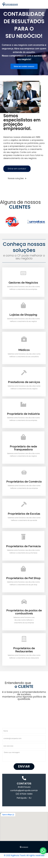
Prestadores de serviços (24, 382)
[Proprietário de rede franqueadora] (23, 437)
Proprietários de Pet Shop (23, 578)
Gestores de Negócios (23, 282)
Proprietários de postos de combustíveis (24, 612)
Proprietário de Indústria (23, 413)
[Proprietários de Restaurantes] (24, 639)
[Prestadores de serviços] (24, 372)
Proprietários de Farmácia (23, 546)
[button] (43, 850)
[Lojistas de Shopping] (23, 305)
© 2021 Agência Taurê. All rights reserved (24, 855)
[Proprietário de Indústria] (23, 404)
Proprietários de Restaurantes (24, 649)
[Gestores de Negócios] (23, 273)
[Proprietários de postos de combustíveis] (24, 602)
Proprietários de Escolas (24, 513)
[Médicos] (24, 339)
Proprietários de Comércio (24, 481)
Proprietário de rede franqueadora (23, 448)
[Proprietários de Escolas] (24, 504)
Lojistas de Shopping (23, 314)
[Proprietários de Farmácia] (23, 537)
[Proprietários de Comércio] (24, 472)
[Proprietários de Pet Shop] (23, 569)
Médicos (24, 350)
